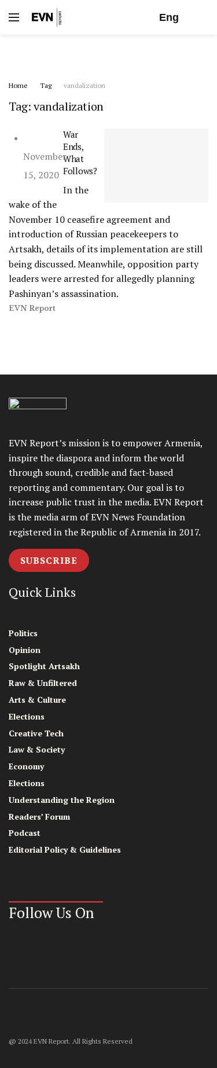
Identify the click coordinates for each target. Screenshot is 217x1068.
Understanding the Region (62, 799)
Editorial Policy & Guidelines (65, 849)
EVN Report (32, 308)
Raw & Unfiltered (43, 682)
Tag (46, 85)
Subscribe (49, 560)
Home (18, 85)
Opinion (25, 649)
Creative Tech (36, 733)
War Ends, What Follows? (80, 153)
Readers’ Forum (39, 816)
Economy (26, 766)
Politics (23, 632)
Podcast (25, 832)
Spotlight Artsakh (44, 665)
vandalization (84, 85)
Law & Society (37, 749)
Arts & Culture (37, 699)
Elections (27, 716)
